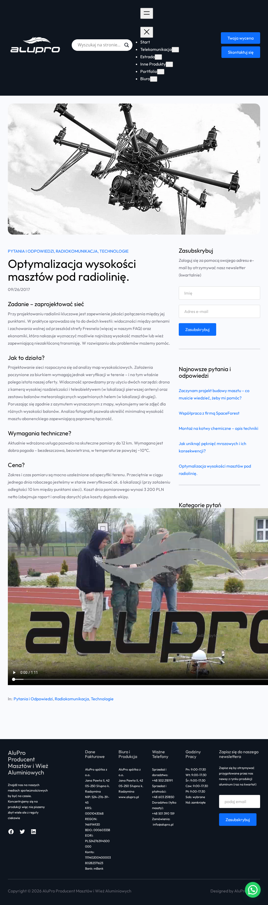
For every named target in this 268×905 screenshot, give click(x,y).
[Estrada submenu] (158, 57)
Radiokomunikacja (77, 251)
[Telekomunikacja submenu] (175, 49)
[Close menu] (146, 32)
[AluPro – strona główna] (36, 45)
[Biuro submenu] (153, 79)
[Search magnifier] (126, 45)
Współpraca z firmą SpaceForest (209, 413)
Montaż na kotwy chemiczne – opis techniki (218, 428)
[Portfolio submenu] (160, 71)
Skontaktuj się (241, 52)
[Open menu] (146, 13)
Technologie (114, 251)
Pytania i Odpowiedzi (31, 251)
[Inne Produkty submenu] (169, 64)
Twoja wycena (240, 38)
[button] (253, 890)
